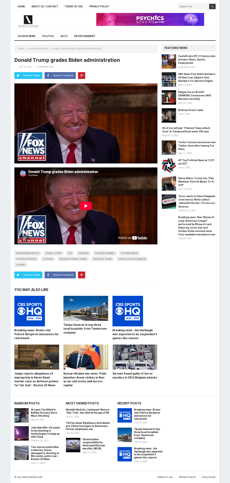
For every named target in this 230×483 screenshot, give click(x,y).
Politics (48, 36)
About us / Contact (44, 6)
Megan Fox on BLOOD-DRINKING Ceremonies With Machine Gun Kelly (194, 95)
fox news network (26, 259)
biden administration (27, 253)
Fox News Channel (104, 253)
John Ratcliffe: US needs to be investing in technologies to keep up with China (45, 432)
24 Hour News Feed (38, 48)
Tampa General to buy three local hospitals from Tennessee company (85, 328)
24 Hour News (27, 36)
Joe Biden (48, 259)
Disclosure (209, 477)
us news (20, 265)
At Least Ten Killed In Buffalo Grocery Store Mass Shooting (44, 412)
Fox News (83, 253)
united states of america (131, 259)
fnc (70, 253)
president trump (102, 259)
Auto (64, 36)
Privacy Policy (99, 6)
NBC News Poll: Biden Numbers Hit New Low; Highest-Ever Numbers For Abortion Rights (196, 77)
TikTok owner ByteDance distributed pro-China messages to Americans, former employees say (88, 426)
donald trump (53, 253)
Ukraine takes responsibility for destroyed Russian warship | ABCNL (93, 444)
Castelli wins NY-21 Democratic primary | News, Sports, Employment (197, 59)
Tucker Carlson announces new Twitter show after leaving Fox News (197, 146)
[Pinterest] (81, 75)
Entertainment (84, 36)
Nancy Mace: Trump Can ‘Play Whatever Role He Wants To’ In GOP (196, 181)
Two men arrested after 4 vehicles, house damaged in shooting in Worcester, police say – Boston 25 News (45, 453)
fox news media (129, 253)
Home (21, 6)
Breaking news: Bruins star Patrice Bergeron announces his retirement (36, 334)
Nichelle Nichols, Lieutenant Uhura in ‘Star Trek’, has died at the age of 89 (88, 411)
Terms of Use (74, 6)
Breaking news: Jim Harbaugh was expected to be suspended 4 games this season (134, 334)
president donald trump (73, 259)
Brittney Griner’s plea (190, 110)
